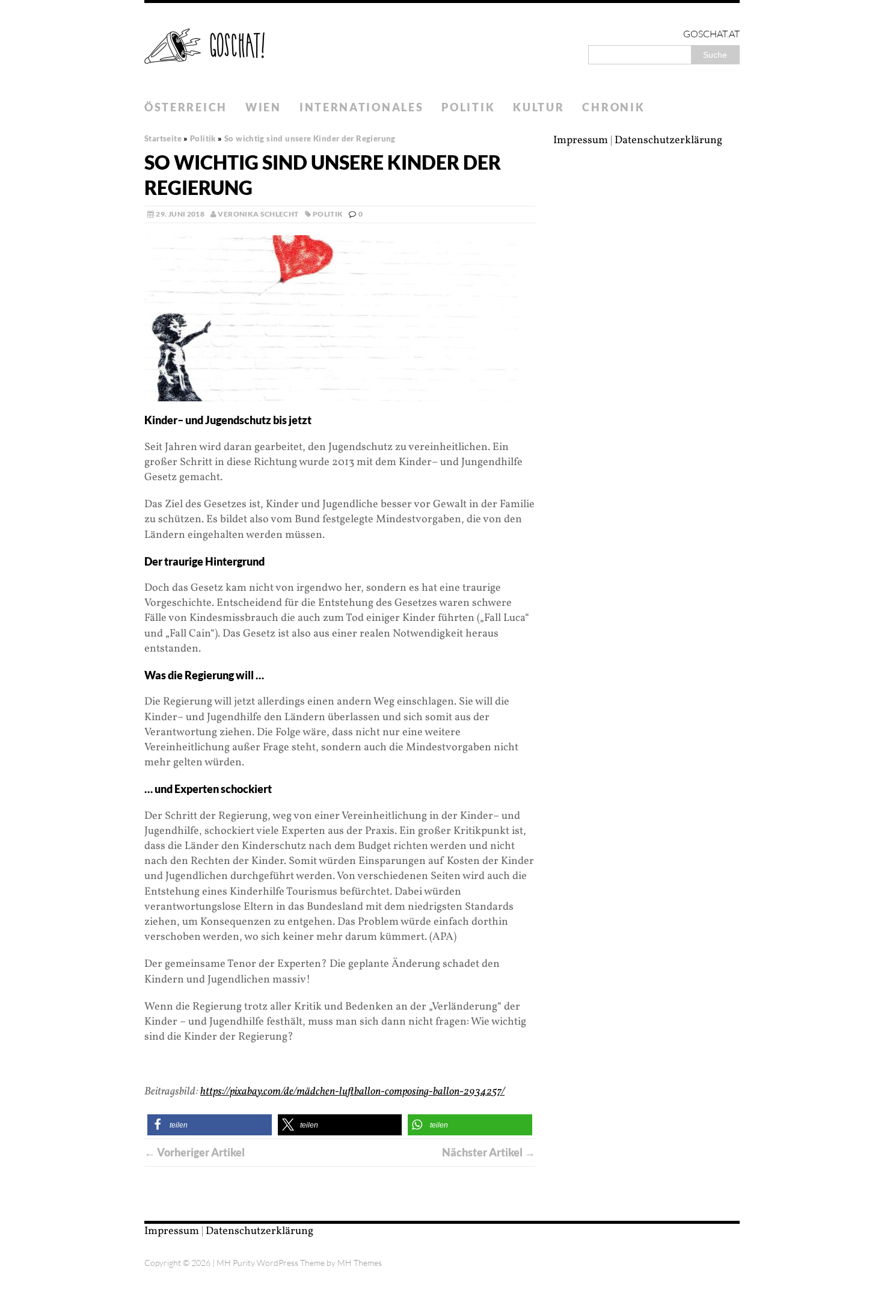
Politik (468, 107)
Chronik (613, 107)
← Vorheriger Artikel (194, 1152)
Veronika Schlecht (258, 213)
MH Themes (359, 1263)
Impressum (580, 140)
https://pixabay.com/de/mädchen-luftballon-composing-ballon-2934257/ (352, 1091)
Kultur (538, 107)
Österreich (185, 107)
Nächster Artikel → (488, 1152)
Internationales (361, 107)
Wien (263, 107)
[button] (209, 1124)
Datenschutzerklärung (668, 140)
